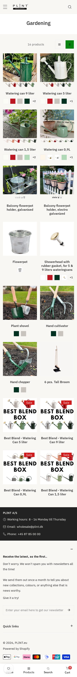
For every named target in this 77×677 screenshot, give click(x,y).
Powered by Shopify (16, 649)
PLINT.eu (21, 643)
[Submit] (69, 610)
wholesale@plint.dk (30, 527)
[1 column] (59, 44)
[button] (5, 101)
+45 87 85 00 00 (29, 534)
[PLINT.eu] (20, 7)
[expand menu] (5, 7)
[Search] (69, 7)
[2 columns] (69, 44)
